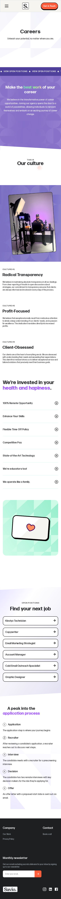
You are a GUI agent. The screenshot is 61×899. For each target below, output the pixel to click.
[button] (6, 6)
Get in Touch (49, 6)
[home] (25, 6)
